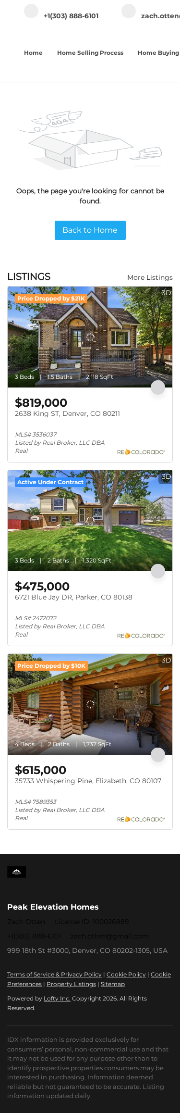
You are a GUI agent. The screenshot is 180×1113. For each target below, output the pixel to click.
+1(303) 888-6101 (34, 936)
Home (33, 52)
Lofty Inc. (57, 998)
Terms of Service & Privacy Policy (54, 974)
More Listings (150, 277)
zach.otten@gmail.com (110, 936)
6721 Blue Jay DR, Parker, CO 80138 (73, 597)
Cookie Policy (126, 974)
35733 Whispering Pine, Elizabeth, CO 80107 (88, 780)
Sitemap (113, 984)
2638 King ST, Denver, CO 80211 (67, 413)
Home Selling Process (90, 52)
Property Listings (71, 984)
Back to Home (90, 230)
